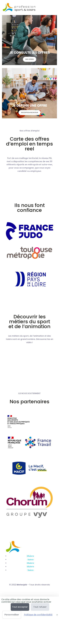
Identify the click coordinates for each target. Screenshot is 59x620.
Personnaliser (11, 614)
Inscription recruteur (29, 113)
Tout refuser (40, 606)
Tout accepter (20, 606)
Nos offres (29, 59)
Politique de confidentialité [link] (38, 614)
